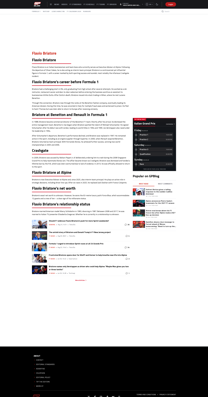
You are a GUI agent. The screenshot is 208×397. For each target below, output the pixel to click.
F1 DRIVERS (112, 4)
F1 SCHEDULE (89, 4)
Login (170, 4)
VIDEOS (64, 4)
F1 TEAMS (101, 4)
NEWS (56, 4)
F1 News (52, 236)
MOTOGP (46, 11)
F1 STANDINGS (75, 4)
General (52, 224)
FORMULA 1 (36, 11)
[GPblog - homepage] (37, 4)
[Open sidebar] (51, 4)
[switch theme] (157, 4)
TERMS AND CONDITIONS (146, 394)
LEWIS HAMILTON (58, 11)
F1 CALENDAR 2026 (74, 11)
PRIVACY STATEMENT (167, 394)
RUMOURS (87, 11)
